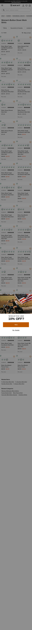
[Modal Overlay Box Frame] (16, 315)
